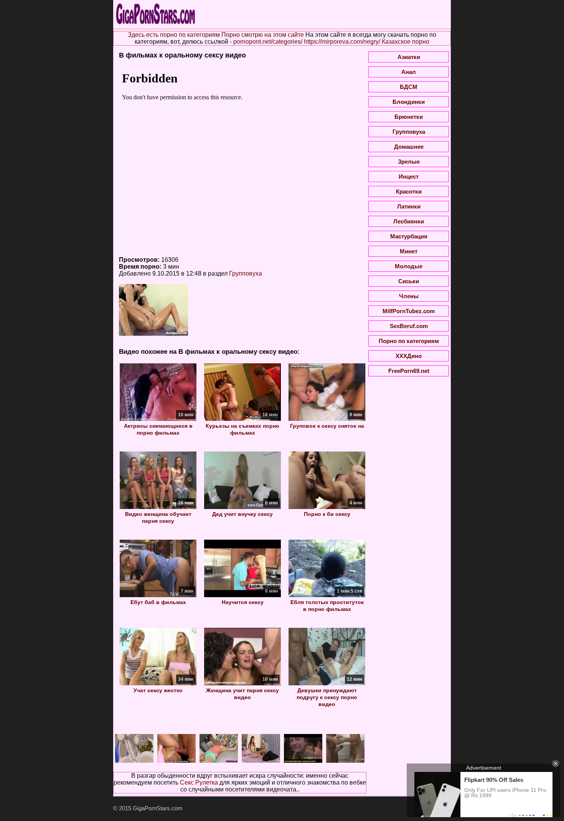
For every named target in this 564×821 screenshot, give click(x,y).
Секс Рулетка (199, 782)
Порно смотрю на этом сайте (262, 34)
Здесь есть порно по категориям (174, 34)
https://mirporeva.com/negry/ (342, 41)
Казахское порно (405, 41)
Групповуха (245, 273)
